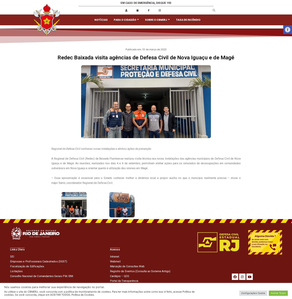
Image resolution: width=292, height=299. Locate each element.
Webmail (115, 261)
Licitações (16, 271)
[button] (287, 29)
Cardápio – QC (118, 276)
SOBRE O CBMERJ (156, 20)
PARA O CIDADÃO (125, 20)
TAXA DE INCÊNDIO (188, 20)
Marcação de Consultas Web (127, 266)
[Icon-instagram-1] (160, 10)
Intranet (114, 256)
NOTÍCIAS (101, 20)
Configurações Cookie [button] (253, 293)
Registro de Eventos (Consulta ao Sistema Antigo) (140, 271)
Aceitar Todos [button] (278, 293)
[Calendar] (137, 10)
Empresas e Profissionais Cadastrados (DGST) (38, 261)
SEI (12, 256)
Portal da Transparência (124, 280)
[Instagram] (242, 277)
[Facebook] (235, 277)
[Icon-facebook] (149, 10)
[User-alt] (126, 10)
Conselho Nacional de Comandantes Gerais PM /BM (41, 276)
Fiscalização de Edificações (27, 266)
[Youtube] (249, 277)
